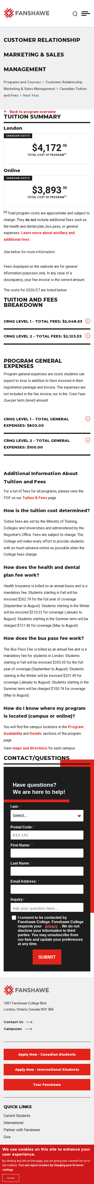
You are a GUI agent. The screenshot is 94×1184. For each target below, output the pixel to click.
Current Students (17, 1116)
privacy (51, 926)
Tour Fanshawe (47, 1085)
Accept (10, 1178)
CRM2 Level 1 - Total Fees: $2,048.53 (43, 321)
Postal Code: (22, 827)
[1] (65, 154)
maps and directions (30, 748)
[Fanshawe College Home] (26, 13)
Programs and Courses (22, 82)
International (13, 1123)
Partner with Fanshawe (22, 1130)
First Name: (21, 845)
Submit (47, 957)
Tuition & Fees (34, 498)
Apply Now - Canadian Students (47, 1054)
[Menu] (85, 13)
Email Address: (24, 881)
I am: (15, 806)
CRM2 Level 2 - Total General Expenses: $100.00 (37, 443)
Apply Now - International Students (47, 1070)
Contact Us (13, 1022)
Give (7, 1137)
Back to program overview (33, 112)
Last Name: (21, 863)
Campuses (13, 1029)
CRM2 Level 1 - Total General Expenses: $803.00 (36, 422)
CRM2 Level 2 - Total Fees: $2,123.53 (43, 336)
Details (36, 733)
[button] (75, 13)
